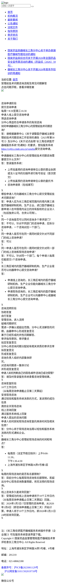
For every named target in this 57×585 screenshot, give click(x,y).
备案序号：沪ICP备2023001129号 (19, 567)
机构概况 (13, 16)
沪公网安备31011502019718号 (20, 571)
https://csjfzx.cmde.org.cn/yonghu (18, 149)
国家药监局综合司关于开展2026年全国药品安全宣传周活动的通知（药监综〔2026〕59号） (32, 62)
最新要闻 (13, 19)
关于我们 (13, 38)
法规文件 (13, 27)
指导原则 (13, 31)
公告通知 (13, 23)
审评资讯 (13, 35)
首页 (10, 12)
